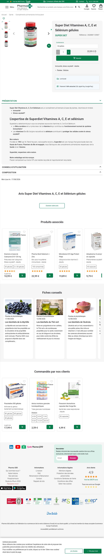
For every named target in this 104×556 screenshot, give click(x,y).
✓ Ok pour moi (92, 551)
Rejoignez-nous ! (13, 484)
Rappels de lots (39, 481)
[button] (6, 7)
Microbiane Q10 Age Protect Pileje (69, 255)
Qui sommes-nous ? (13, 471)
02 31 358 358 (93, 1)
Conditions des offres (65, 481)
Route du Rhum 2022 (13, 481)
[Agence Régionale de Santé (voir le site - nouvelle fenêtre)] (66, 501)
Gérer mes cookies (65, 484)
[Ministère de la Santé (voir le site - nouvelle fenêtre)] (28, 501)
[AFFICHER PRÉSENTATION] (100, 101)
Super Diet (61, 35)
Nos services (13, 476)
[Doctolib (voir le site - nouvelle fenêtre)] (52, 513)
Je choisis (73, 551)
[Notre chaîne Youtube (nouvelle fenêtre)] (17, 446)
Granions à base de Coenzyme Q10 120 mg (12, 255)
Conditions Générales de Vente (65, 479)
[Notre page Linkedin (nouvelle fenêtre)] (11, 447)
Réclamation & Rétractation (39, 476)
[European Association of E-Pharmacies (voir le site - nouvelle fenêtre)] (91, 501)
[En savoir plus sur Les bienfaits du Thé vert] (50, 307)
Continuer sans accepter (10, 542)
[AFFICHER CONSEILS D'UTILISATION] (100, 167)
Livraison (39, 471)
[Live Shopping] (23, 446)
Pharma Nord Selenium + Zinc (41, 255)
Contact (81, 1)
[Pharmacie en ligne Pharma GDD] (24, 7)
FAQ (39, 473)
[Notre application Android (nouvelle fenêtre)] (19, 488)
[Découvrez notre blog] (35, 447)
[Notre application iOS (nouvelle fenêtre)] (6, 488)
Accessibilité (44, 529)
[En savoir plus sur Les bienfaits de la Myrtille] (18, 307)
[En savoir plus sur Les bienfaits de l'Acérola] (81, 307)
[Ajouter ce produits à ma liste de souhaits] (4, 18)
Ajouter (78, 58)
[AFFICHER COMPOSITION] (100, 172)
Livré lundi (63, 79)
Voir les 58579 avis (19, 1)
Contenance (60, 42)
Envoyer (73, 458)
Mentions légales (65, 471)
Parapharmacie (13, 479)
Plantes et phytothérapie (13, 316)
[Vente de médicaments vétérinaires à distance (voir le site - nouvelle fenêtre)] (48, 501)
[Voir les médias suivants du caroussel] (48, 33)
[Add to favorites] (24, 232)
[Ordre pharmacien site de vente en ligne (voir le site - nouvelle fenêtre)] (38, 501)
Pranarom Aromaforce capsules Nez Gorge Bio (67, 405)
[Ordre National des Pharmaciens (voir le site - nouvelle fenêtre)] (57, 501)
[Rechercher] (79, 7)
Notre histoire (13, 473)
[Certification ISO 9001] (15, 501)
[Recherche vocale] (76, 7)
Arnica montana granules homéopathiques (41, 405)
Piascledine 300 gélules (12, 403)
